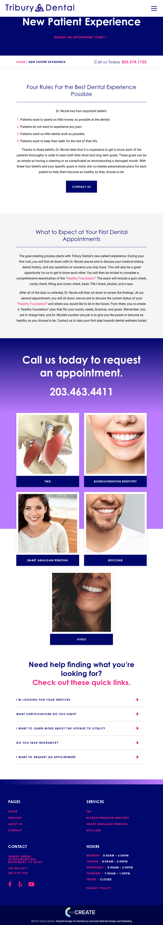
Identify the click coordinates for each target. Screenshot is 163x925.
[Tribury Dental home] (40, 8)
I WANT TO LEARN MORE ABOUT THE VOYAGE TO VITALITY (60, 728)
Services (15, 817)
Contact (15, 830)
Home (20, 62)
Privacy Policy (98, 888)
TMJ (89, 811)
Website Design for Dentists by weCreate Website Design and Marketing (94, 921)
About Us (15, 824)
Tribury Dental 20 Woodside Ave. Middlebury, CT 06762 (25, 859)
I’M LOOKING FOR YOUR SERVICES (43, 699)
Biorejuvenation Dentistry (108, 817)
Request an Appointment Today (79, 37)
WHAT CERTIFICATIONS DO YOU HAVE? (46, 714)
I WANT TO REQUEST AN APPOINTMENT (46, 757)
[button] (154, 8)
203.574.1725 (134, 62)
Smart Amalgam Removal (107, 824)
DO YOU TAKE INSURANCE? (37, 742)
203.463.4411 (81, 391)
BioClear (93, 830)
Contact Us (81, 186)
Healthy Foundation (80, 278)
